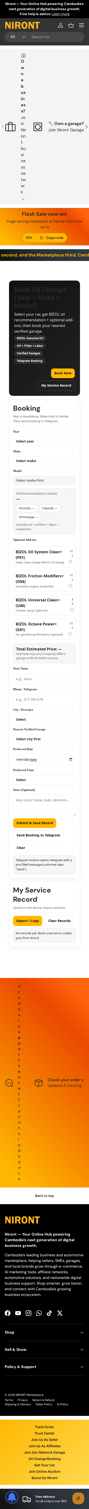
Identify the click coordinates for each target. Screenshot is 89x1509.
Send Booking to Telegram (38, 835)
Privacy (23, 1400)
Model (17, 471)
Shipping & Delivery (18, 1404)
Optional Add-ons (24, 540)
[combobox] (44, 37)
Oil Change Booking (44, 1459)
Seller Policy (44, 1404)
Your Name (20, 668)
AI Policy (62, 1404)
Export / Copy (27, 920)
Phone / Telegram (25, 689)
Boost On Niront (44, 1478)
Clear (21, 847)
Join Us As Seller (44, 1440)
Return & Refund (44, 1400)
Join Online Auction (44, 1471)
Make (17, 451)
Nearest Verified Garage (29, 729)
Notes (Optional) (24, 790)
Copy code (54, 238)
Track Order (44, 1427)
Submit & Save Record (34, 823)
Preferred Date (23, 749)
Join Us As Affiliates (44, 1446)
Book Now (62, 373)
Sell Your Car (44, 1465)
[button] (71, 25)
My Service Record (56, 385)
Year (16, 431)
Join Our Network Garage (44, 1452)
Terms (9, 1400)
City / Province (23, 709)
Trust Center (44, 1433)
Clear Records (59, 920)
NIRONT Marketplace (29, 1395)
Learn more (61, 14)
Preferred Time (23, 770)
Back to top (44, 1196)
